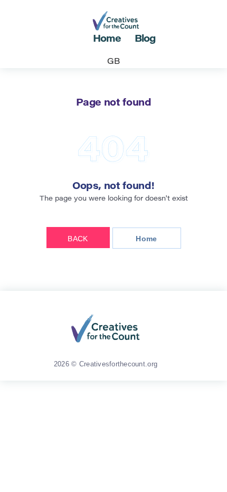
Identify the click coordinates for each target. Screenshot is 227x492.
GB (113, 62)
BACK (78, 238)
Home (107, 39)
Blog (145, 39)
